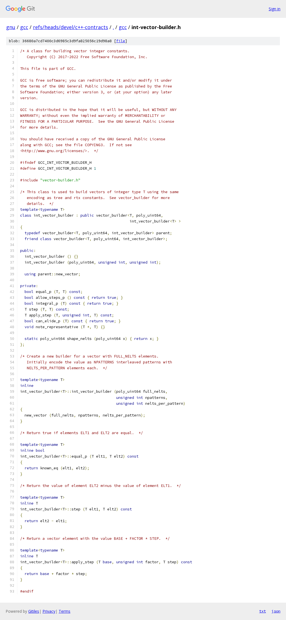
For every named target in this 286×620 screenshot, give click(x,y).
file (120, 41)
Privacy (48, 611)
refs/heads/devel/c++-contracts (70, 27)
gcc (24, 27)
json (275, 611)
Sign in (274, 8)
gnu (10, 27)
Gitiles (33, 611)
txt (262, 611)
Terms (64, 611)
